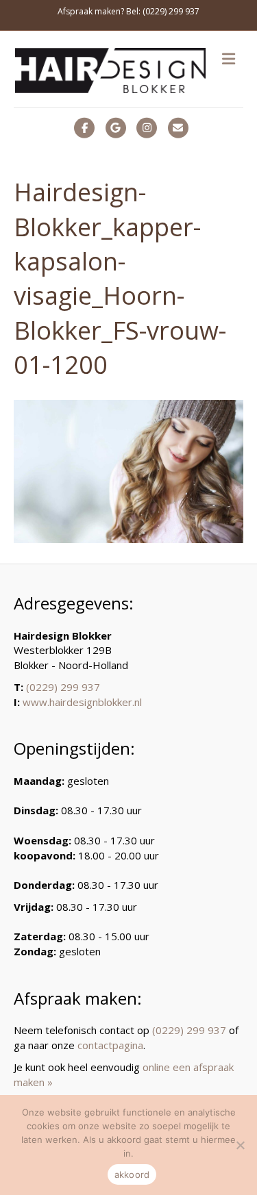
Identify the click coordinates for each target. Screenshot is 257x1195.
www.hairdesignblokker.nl (82, 702)
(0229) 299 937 (63, 687)
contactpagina (110, 1045)
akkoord (132, 1174)
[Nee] (240, 1145)
